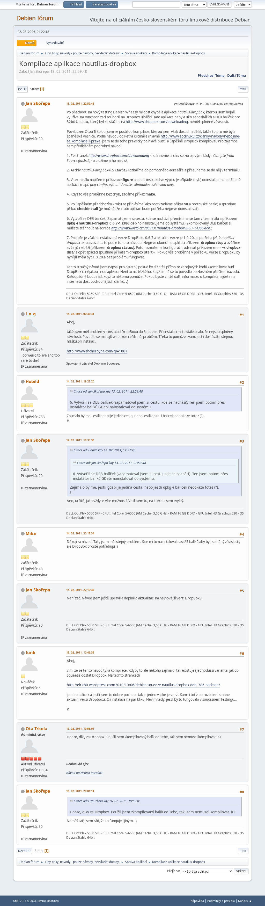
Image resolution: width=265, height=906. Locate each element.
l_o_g (31, 314)
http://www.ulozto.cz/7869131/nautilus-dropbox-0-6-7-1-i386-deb (160, 228)
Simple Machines (48, 900)
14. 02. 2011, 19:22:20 (80, 381)
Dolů (22, 89)
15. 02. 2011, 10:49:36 (80, 652)
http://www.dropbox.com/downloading (157, 121)
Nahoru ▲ (245, 901)
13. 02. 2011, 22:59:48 (80, 103)
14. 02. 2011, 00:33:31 (80, 314)
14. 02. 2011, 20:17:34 (80, 533)
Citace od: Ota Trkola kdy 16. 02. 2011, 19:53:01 (107, 801)
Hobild (32, 381)
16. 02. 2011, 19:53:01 (80, 728)
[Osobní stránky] (23, 144)
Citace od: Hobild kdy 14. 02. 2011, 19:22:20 (104, 450)
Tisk (243, 89)
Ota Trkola (36, 728)
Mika (31, 533)
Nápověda (197, 901)
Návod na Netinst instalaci (84, 773)
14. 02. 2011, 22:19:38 (80, 590)
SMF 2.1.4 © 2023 (24, 900)
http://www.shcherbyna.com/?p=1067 (97, 351)
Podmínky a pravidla (221, 901)
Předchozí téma (211, 75)
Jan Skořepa (38, 103)
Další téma (236, 75)
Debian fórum (34, 18)
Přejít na (173, 871)
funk (30, 652)
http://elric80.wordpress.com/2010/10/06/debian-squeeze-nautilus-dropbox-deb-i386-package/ (143, 685)
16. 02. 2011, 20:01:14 (80, 791)
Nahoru (24, 851)
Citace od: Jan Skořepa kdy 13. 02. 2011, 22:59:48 (108, 391)
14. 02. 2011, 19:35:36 (80, 440)
